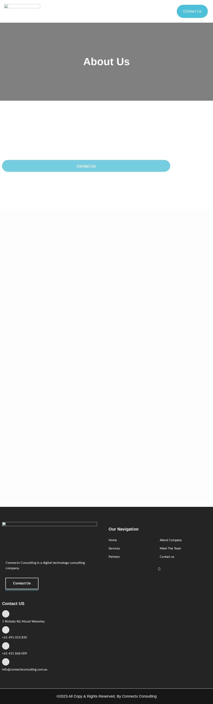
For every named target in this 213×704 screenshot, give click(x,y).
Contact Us (86, 166)
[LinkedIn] (159, 569)
